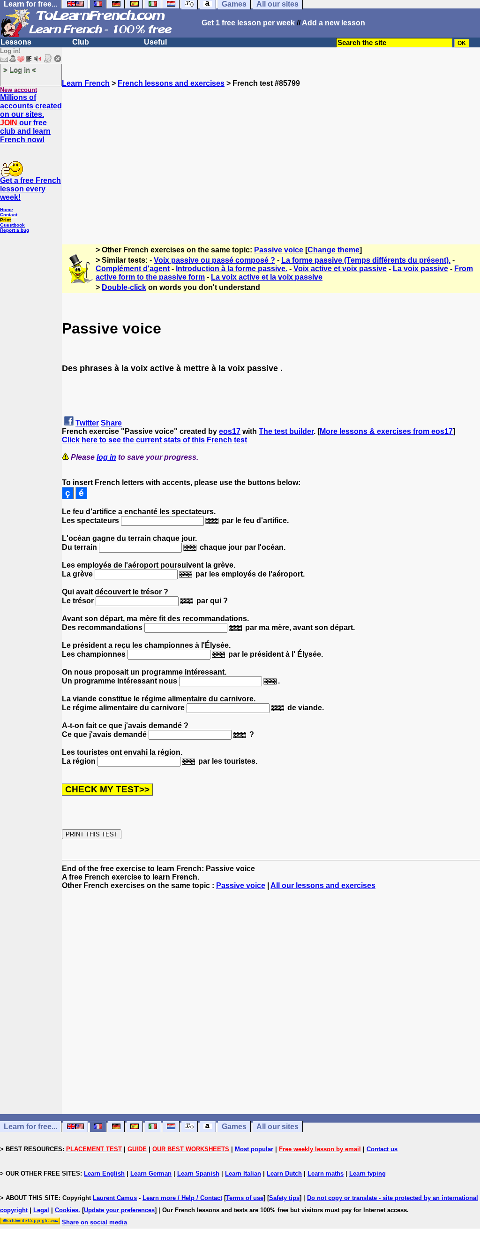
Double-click (124, 287)
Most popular (254, 1149)
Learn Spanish (198, 1173)
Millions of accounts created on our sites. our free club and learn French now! (31, 118)
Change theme (334, 250)
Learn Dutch (284, 1173)
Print (5, 219)
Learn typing (367, 1173)
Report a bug (14, 230)
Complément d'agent (133, 269)
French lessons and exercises (171, 83)
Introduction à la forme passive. (231, 269)
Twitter (87, 423)
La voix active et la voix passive (266, 277)
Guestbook (12, 225)
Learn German (151, 1173)
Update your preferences (119, 1210)
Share (111, 423)
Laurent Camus (115, 1197)
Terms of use (244, 1197)
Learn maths (326, 1173)
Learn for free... (30, 1127)
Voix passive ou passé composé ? (214, 260)
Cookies (66, 1210)
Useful (155, 42)
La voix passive (420, 269)
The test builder (286, 431)
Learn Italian (243, 1173)
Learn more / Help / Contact (182, 1197)
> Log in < (19, 70)
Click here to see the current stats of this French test (154, 440)
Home (6, 209)
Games (234, 1127)
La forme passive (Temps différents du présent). (365, 260)
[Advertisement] (271, 153)
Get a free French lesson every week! (30, 188)
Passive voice (278, 250)
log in (106, 457)
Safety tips (284, 1197)
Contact (8, 214)
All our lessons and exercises (322, 885)
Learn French (86, 83)
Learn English (104, 1173)
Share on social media (94, 1222)
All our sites (277, 1127)
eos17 (229, 431)
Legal (41, 1210)
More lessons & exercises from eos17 (386, 431)
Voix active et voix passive (340, 269)
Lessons (15, 42)
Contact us (382, 1149)
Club (80, 42)
